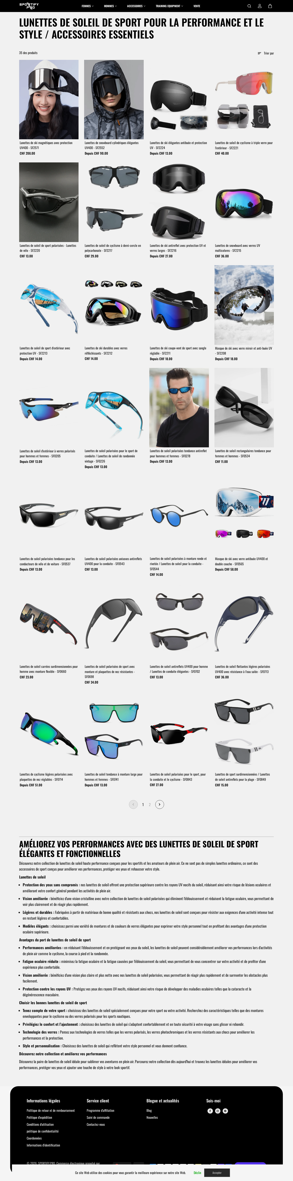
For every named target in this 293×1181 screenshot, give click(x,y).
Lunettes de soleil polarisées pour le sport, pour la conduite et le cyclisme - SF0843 (178, 777)
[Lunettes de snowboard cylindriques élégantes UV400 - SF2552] (114, 99)
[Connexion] (260, 6)
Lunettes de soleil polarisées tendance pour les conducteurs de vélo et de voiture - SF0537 (47, 561)
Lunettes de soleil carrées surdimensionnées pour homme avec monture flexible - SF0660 (49, 669)
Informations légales (43, 1101)
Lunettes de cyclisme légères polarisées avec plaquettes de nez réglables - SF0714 (46, 777)
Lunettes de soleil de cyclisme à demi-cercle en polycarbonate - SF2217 (113, 248)
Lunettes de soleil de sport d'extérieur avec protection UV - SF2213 (45, 351)
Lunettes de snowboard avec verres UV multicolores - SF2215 (237, 248)
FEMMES (86, 6)
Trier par (269, 53)
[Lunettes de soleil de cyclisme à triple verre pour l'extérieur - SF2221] (244, 99)
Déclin (197, 1172)
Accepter (217, 1172)
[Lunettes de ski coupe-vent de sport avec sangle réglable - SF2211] (179, 305)
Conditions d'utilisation (40, 1124)
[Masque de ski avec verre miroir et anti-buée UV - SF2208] (244, 305)
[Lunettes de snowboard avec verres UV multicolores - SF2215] (244, 202)
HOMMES (109, 6)
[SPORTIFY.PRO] (29, 6)
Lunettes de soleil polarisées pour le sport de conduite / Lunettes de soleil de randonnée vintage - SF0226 (111, 456)
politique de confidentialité (43, 1131)
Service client (98, 1101)
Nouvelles (152, 1117)
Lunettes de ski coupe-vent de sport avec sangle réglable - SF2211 (178, 351)
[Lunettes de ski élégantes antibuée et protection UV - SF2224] (179, 99)
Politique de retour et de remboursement (51, 1110)
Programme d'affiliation (100, 1110)
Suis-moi (213, 1101)
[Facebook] (210, 1111)
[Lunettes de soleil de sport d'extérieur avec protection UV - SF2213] (49, 305)
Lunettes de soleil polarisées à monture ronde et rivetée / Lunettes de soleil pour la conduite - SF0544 (178, 563)
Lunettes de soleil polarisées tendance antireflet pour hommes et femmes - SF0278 (178, 453)
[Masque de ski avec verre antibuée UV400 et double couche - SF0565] (244, 515)
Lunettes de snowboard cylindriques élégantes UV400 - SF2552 (112, 145)
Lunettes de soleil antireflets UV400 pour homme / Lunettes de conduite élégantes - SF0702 (179, 669)
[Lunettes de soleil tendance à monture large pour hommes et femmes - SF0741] (114, 731)
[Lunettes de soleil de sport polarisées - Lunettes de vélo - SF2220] (49, 202)
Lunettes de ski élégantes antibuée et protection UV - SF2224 (178, 145)
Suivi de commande (98, 1117)
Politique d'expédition (39, 1117)
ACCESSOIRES (135, 6)
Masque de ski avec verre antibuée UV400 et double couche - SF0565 (241, 561)
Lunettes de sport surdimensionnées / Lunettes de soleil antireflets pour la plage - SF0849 (242, 777)
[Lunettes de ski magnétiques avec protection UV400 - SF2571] (49, 99)
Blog (149, 1110)
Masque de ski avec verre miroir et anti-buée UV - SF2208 (243, 351)
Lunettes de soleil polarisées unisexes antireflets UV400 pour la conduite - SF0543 (113, 561)
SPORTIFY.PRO (46, 1163)
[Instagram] (217, 1111)
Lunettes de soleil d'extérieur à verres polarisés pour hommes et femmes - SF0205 (47, 454)
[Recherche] (249, 6)
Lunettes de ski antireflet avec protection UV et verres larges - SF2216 (178, 248)
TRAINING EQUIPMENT (168, 6)
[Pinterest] (225, 1111)
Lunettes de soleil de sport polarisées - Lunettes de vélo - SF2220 (48, 248)
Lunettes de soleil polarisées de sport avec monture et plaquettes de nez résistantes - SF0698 (110, 671)
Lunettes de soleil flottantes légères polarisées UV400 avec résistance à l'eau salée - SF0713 (242, 669)
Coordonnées (34, 1138)
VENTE (197, 6)
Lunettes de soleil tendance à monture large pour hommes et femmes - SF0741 (114, 777)
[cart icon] (270, 6)
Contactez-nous (96, 1124)
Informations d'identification (43, 1145)
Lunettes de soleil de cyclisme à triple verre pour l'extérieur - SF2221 (244, 145)
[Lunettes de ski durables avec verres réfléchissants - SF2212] (114, 305)
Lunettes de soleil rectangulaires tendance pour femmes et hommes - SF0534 (243, 453)
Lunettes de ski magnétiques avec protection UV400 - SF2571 (46, 145)
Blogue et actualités (162, 1101)
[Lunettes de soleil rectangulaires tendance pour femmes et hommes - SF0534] (244, 407)
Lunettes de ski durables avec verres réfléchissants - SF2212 (106, 351)
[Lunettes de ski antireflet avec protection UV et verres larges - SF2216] (179, 202)
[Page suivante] (159, 804)
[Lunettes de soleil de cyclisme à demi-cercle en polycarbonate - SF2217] (114, 202)
